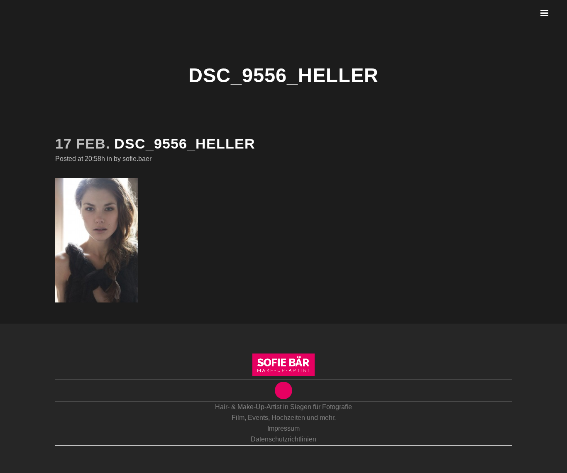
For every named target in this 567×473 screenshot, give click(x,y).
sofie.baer (137, 158)
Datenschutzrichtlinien (283, 439)
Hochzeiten (288, 417)
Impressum (283, 428)
